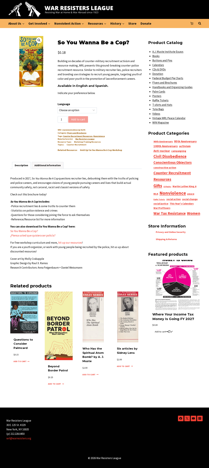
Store (132, 23)
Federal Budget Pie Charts (167, 78)
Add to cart (78, 119)
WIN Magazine (160, 122)
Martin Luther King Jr (185, 186)
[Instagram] (200, 418)
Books (156, 56)
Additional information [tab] (47, 165)
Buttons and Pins (162, 60)
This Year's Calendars (182, 203)
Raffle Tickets (160, 100)
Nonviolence (99, 136)
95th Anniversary (185, 141)
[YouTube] (193, 418)
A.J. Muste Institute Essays (167, 51)
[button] (39, 40)
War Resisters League (85, 139)
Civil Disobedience (169, 156)
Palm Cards (158, 91)
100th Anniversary (165, 146)
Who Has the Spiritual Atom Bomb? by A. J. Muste (93, 355)
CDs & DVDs (159, 69)
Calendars (158, 65)
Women (193, 213)
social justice (160, 203)
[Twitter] (187, 418)
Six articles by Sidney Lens (127, 350)
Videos (156, 114)
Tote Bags (158, 109)
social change (190, 199)
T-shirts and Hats (162, 105)
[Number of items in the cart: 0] (191, 23)
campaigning (178, 151)
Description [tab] (21, 165)
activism (185, 146)
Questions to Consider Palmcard (23, 344)
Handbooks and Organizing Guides (172, 87)
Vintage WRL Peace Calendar (168, 118)
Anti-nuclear (161, 151)
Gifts (157, 185)
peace (190, 193)
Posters (156, 96)
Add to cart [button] (20, 361)
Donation (157, 74)
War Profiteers (161, 208)
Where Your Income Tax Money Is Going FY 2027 (173, 316)
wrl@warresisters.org (18, 438)
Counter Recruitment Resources (77, 136)
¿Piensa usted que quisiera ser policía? (33, 235)
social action (173, 199)
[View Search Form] (200, 23)
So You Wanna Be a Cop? (24, 231)
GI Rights (167, 187)
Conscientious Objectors (172, 162)
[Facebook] (181, 418)
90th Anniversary (163, 141)
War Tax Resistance (169, 213)
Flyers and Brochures (76, 133)
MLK (155, 193)
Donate (145, 23)
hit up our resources (70, 242)
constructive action (164, 167)
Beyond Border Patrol (58, 368)
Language (64, 104)
